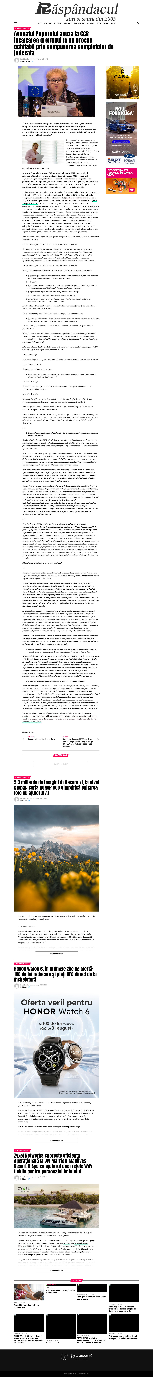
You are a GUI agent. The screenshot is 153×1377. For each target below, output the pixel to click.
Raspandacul (26, 61)
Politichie (57, 23)
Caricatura (67, 23)
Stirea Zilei (47, 23)
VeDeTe (99, 23)
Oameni (113, 23)
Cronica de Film (79, 23)
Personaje (90, 23)
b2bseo (24, 800)
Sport (106, 23)
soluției (66, 1243)
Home (39, 23)
